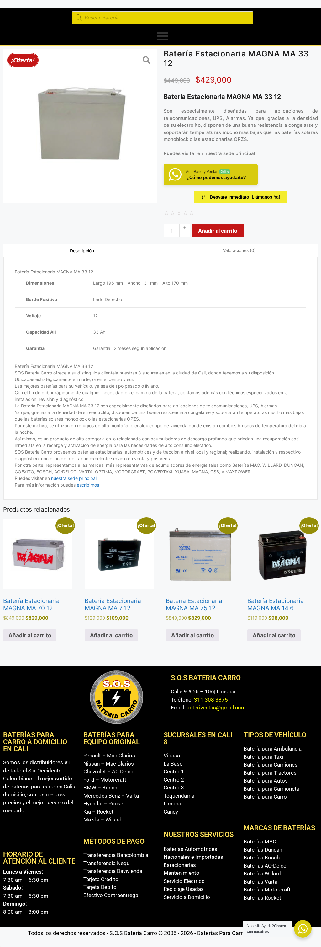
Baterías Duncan (263, 850)
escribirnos (87, 484)
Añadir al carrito (217, 231)
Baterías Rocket (262, 898)
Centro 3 (174, 787)
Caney (171, 812)
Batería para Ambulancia (273, 748)
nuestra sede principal (229, 153)
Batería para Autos (266, 781)
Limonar (173, 803)
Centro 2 (174, 780)
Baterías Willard (262, 873)
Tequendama (179, 796)
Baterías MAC (260, 841)
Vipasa (172, 755)
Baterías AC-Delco (265, 866)
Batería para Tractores (270, 773)
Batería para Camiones (270, 764)
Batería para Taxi (263, 757)
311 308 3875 (211, 700)
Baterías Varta (260, 882)
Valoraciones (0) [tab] (239, 250)
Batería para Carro (265, 797)
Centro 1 (174, 771)
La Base (173, 764)
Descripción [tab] (82, 250)
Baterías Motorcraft (267, 889)
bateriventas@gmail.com (216, 707)
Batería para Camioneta (271, 789)
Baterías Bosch (262, 857)
